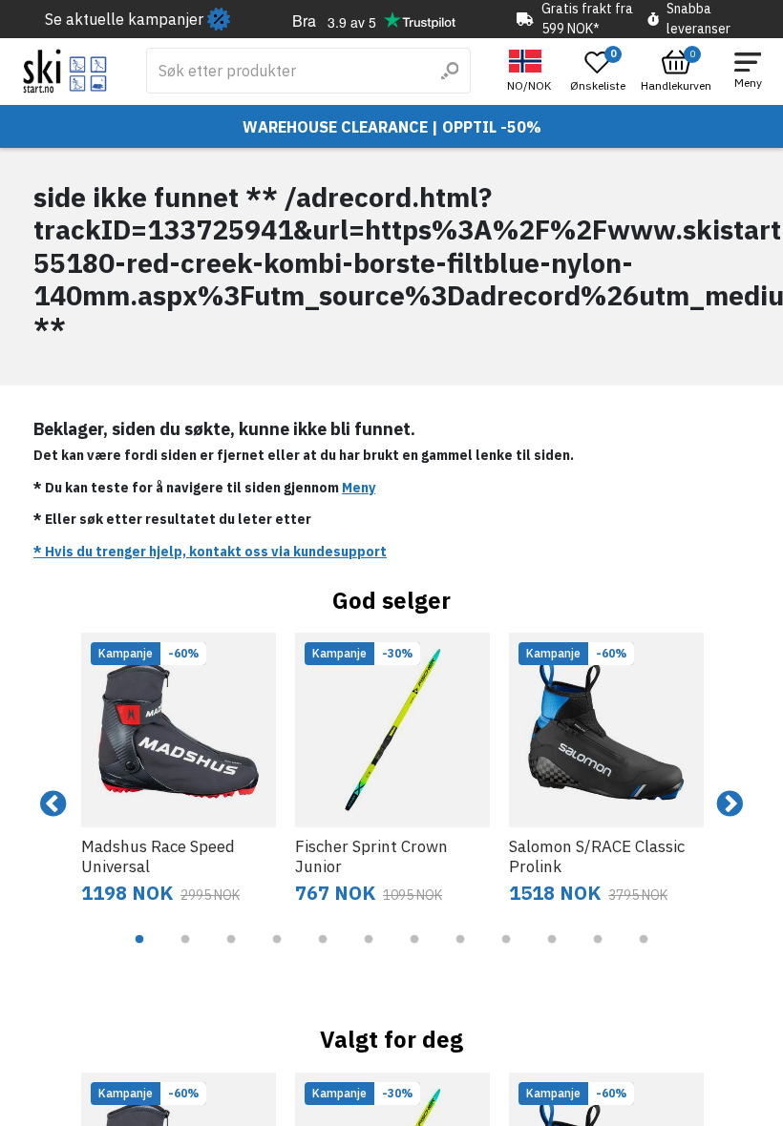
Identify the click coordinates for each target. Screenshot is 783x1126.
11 (598, 953)
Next (729, 804)
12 (644, 953)
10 (552, 953)
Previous (53, 804)
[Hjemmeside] (65, 71)
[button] (531, 71)
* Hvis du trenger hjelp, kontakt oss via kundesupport (210, 551)
